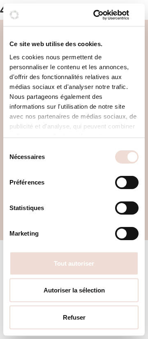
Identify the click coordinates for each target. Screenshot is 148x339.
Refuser (74, 316)
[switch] (127, 182)
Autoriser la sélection (74, 290)
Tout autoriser (74, 263)
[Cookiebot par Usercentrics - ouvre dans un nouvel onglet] (104, 14)
